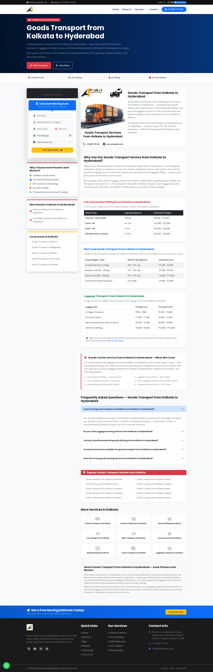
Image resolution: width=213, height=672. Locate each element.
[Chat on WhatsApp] (6, 665)
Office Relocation (118, 641)
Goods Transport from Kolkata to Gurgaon (104, 488)
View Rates (64, 65)
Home (115, 9)
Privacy (164, 668)
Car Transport (116, 645)
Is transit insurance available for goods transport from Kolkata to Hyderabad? (124, 449)
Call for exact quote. (115, 341)
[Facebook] (168, 2)
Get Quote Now (176, 612)
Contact (153, 9)
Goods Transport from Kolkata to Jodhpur (154, 493)
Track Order (180, 2)
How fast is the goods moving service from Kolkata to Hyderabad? (118, 458)
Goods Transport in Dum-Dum (46, 258)
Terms (172, 668)
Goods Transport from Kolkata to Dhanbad (104, 479)
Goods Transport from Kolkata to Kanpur (154, 497)
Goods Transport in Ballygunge (46, 247)
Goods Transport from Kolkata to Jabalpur (154, 484)
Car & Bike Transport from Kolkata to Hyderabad (50, 220)
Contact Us (87, 654)
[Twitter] (172, 2)
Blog (84, 641)
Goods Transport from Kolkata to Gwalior (103, 497)
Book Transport (40, 65)
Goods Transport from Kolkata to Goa (102, 484)
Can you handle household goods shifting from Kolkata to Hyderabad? (120, 440)
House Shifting (117, 637)
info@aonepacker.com (38, 2)
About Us (126, 9)
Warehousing (116, 650)
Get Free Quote (51, 150)
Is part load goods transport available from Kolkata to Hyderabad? (119, 409)
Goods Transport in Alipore (44, 241)
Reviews (86, 645)
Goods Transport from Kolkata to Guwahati (104, 493)
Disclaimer (181, 668)
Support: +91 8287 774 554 (64, 2)
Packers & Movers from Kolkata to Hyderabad (48, 211)
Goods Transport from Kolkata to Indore (154, 479)
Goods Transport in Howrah (45, 264)
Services (139, 9)
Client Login (87, 650)
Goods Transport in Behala (44, 253)
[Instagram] (170, 2)
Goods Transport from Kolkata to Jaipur (153, 488)
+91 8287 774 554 (175, 9)
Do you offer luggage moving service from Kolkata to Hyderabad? (118, 431)
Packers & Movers (118, 632)
